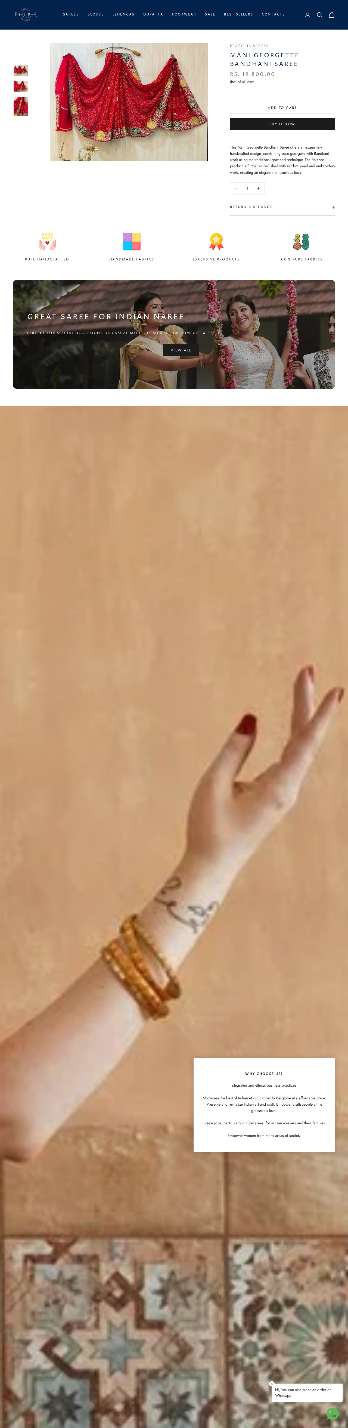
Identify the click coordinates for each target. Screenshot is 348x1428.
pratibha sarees (249, 46)
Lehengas (124, 14)
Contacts (273, 14)
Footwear (184, 14)
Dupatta (153, 14)
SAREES (71, 14)
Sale (210, 14)
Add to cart (282, 107)
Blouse (96, 14)
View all (181, 350)
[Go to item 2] (20, 86)
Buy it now (282, 124)
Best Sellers (238, 14)
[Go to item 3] (20, 107)
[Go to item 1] (20, 70)
